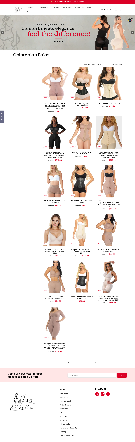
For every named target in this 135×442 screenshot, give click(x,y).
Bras (61, 412)
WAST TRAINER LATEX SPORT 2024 (81, 201)
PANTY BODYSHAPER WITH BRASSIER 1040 (81, 153)
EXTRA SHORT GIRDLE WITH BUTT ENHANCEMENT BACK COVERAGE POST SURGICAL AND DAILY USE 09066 (55, 106)
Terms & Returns (67, 435)
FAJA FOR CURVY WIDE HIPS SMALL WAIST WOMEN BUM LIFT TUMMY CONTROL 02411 (108, 298)
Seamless (64, 409)
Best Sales (64, 397)
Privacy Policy (65, 424)
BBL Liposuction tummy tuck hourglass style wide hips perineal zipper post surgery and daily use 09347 (55, 346)
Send (122, 375)
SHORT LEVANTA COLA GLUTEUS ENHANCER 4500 (54, 297)
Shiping (63, 432)
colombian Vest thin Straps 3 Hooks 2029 (82, 297)
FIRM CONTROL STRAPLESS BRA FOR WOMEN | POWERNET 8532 (55, 251)
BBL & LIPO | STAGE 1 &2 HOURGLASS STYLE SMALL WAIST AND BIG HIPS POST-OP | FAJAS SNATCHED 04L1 (55, 154)
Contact (63, 420)
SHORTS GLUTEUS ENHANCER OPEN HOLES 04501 (108, 250)
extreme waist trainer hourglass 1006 (82, 104)
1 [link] (68, 362)
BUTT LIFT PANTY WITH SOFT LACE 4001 (54, 201)
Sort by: (87, 65)
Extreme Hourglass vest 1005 (109, 103)
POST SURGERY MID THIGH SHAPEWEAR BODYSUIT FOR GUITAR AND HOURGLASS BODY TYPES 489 (109, 154)
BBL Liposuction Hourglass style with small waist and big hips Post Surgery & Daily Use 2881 (109, 203)
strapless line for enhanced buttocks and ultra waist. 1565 (82, 251)
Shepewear (64, 393)
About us (63, 416)
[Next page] (95, 362)
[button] (32, 7)
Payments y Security (68, 428)
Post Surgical (65, 401)
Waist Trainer (65, 405)
